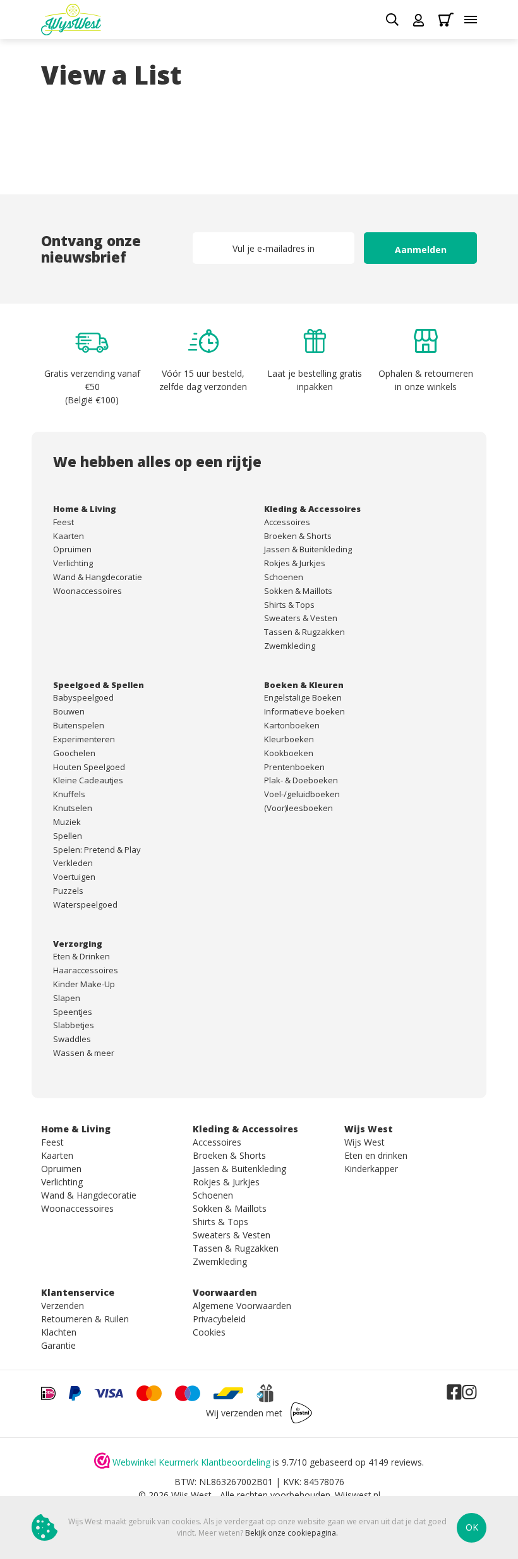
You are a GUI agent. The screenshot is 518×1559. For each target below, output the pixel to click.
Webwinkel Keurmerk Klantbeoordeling (191, 1462)
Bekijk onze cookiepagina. (291, 1532)
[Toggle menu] (470, 19)
